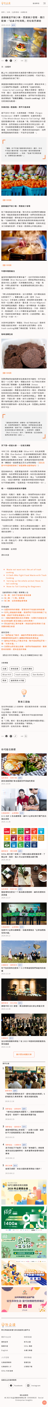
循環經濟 (17, 1127)
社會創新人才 (6, 1366)
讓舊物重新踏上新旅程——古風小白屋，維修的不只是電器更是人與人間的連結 (24, 1131)
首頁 (3, 12)
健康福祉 (8, 1109)
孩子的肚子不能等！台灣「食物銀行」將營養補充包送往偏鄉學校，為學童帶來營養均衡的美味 (24, 1150)
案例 (21, 813)
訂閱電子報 (28, 1366)
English (4, 1350)
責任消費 (13, 851)
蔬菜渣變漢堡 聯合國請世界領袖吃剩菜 (18, 781)
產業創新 (17, 1109)
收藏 (22, 60)
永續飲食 (24, 12)
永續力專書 (28, 1350)
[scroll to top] (44, 1402)
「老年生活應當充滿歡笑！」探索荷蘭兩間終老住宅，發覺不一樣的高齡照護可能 (24, 1113)
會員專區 (36, 3)
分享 (2, 60)
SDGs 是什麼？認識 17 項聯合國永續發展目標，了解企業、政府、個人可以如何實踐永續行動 (23, 855)
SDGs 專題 (28, 1346)
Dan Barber (38, 674)
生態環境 (15, 12)
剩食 (4, 680)
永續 (4, 668)
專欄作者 (4, 1346)
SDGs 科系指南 (7, 1371)
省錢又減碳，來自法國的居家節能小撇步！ (23, 1168)
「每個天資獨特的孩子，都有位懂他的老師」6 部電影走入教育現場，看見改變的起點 (25, 1095)
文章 (8, 12)
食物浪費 (14, 668)
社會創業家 (5, 813)
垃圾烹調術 (27, 668)
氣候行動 (13, 778)
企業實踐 (15, 813)
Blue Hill (7, 674)
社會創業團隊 (6, 1362)
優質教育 (4, 851)
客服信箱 (27, 1362)
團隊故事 (4, 1342)
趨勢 (13, 25)
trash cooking (22, 674)
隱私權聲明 (24, 1395)
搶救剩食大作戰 (17, 680)
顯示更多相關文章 (24, 1054)
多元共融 (13, 1003)
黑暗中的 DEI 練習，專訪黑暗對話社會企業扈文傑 (23, 1006)
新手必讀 (27, 1342)
